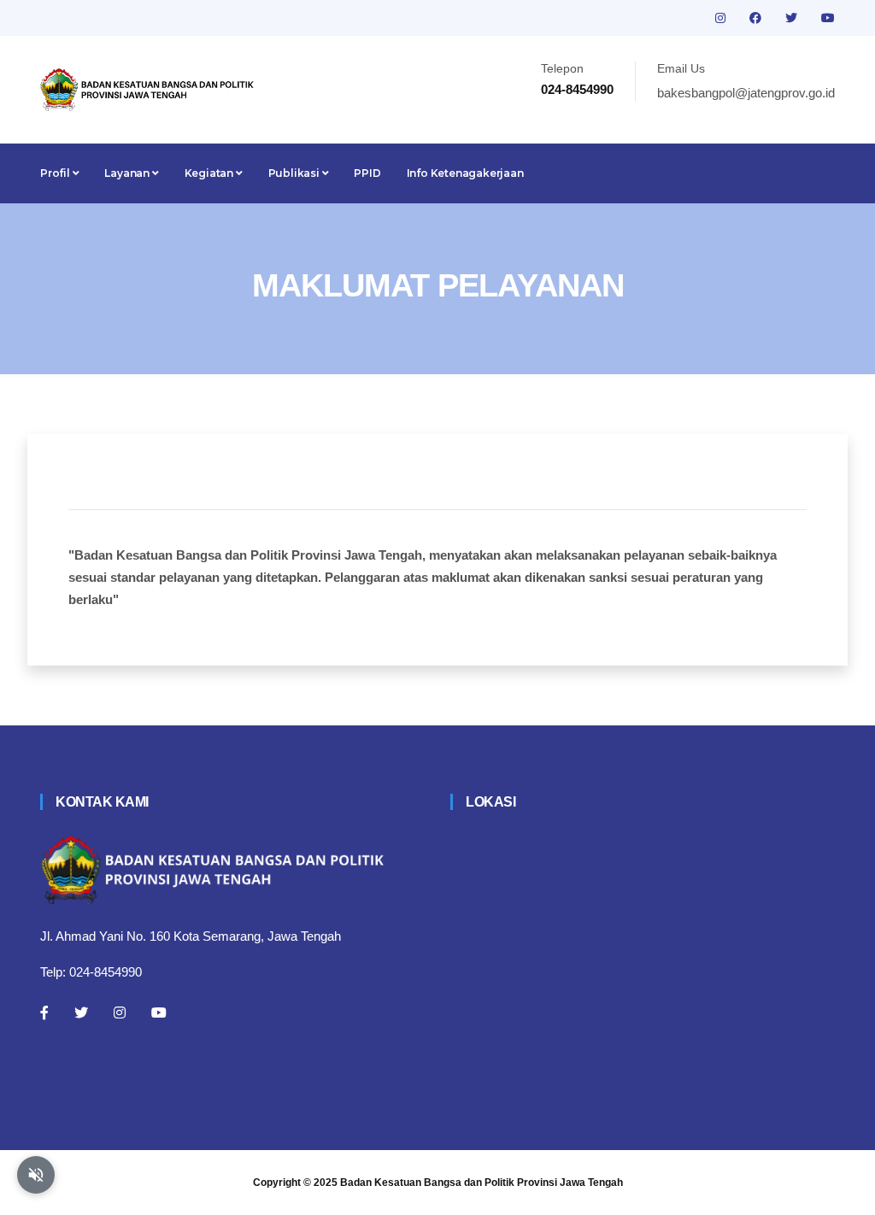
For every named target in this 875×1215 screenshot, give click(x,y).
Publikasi (295, 173)
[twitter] (793, 17)
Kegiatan (210, 173)
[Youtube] (159, 1012)
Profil (56, 173)
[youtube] (828, 17)
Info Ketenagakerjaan (465, 173)
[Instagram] (120, 1012)
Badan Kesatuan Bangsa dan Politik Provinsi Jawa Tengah (481, 1183)
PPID (367, 173)
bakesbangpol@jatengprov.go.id (746, 92)
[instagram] (722, 17)
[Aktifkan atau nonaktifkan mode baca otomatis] (36, 1175)
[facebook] (757, 17)
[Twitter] (81, 1012)
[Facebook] (44, 1012)
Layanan (127, 173)
